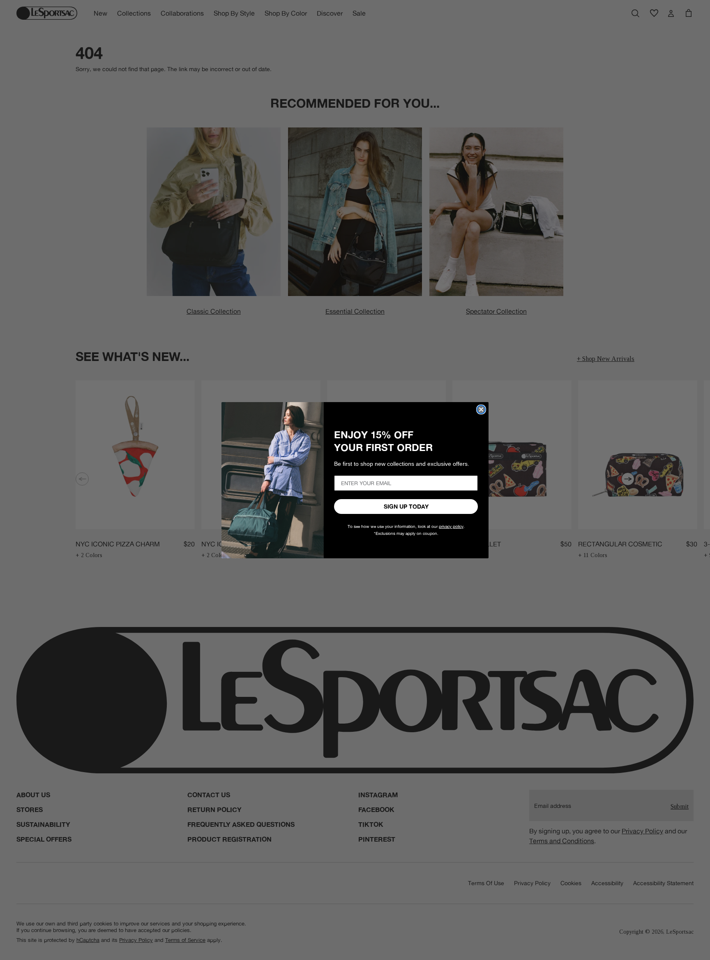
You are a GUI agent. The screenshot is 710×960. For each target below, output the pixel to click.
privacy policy (451, 526)
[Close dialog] (481, 409)
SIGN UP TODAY (406, 506)
